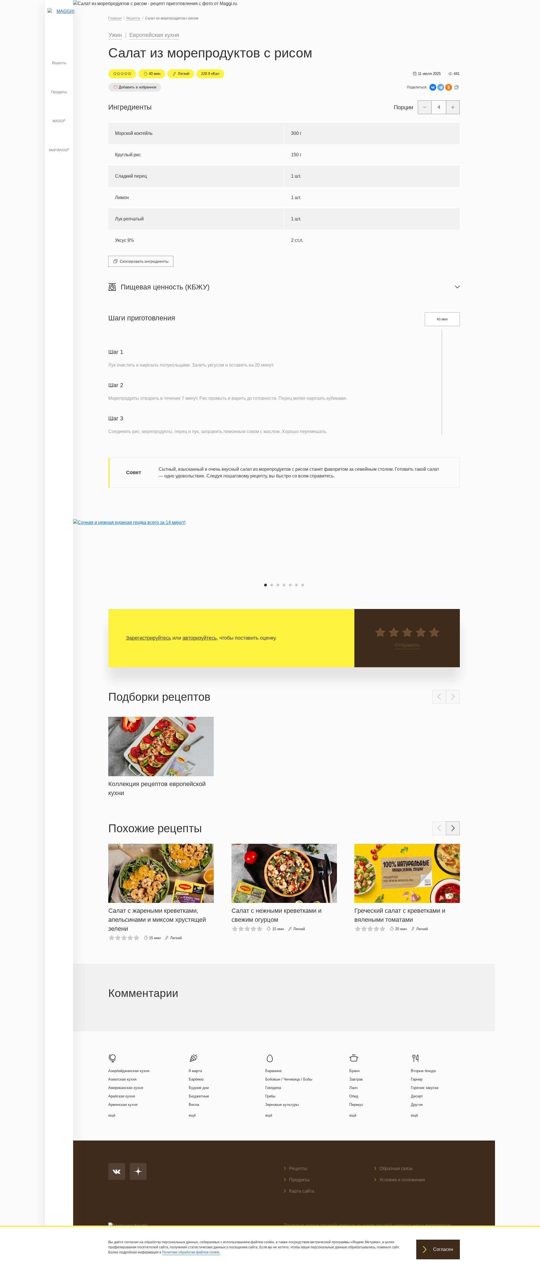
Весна (194, 1105)
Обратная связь (396, 1168)
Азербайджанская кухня (128, 1071)
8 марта (195, 1071)
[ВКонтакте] (432, 87)
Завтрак (356, 1079)
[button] (265, 585)
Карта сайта (301, 1191)
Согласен (443, 1249)
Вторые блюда (423, 1071)
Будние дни (199, 1088)
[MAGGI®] (59, 18)
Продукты (59, 92)
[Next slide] (453, 697)
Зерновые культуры (282, 1105)
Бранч (354, 1071)
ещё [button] (111, 1115)
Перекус (356, 1105)
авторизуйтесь (200, 638)
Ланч (353, 1088)
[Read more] (161, 755)
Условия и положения (402, 1179)
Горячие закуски (424, 1088)
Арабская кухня (121, 1096)
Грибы (270, 1096)
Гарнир (416, 1079)
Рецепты (59, 63)
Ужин (115, 35)
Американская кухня (125, 1088)
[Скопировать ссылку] (456, 87)
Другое (417, 1105)
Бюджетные (199, 1096)
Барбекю (196, 1079)
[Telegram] (440, 87)
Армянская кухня (123, 1105)
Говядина (273, 1088)
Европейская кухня (154, 35)
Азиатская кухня (122, 1079)
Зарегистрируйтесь (148, 638)
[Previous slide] (439, 697)
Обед (353, 1096)
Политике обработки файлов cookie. (191, 1252)
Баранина (273, 1071)
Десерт (417, 1096)
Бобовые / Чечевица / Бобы (288, 1079)
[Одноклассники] (448, 87)
